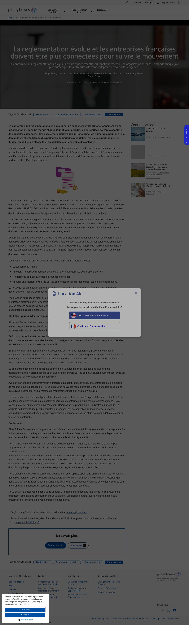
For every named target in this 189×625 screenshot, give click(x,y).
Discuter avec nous (186, 135)
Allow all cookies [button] (25, 609)
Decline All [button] (25, 615)
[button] (25, 620)
